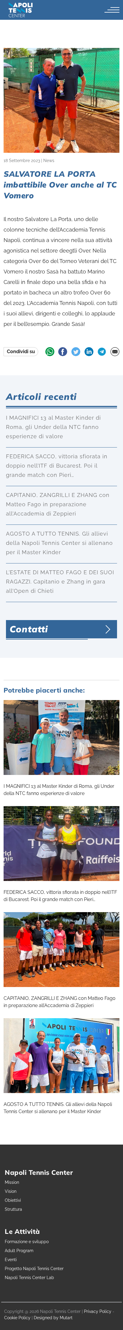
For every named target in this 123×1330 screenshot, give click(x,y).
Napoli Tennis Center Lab (29, 1277)
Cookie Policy (17, 1317)
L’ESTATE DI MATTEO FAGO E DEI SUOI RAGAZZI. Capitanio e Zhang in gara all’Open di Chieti (60, 581)
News (48, 160)
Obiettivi (13, 1200)
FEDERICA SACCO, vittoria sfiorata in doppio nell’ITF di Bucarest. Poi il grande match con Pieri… (56, 465)
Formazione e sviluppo (27, 1241)
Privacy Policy (97, 1311)
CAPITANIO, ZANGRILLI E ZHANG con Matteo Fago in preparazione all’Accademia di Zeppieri (58, 504)
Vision (10, 1191)
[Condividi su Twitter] (75, 351)
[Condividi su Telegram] (101, 351)
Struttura (13, 1209)
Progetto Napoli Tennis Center (34, 1268)
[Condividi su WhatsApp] (49, 351)
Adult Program (19, 1250)
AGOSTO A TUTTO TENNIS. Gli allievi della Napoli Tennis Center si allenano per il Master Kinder (59, 543)
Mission (12, 1182)
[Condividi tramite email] (114, 351)
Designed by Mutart (53, 1317)
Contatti (29, 629)
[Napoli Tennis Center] (21, 9)
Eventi (11, 1259)
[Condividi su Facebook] (62, 351)
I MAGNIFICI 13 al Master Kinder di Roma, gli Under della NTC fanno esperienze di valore (53, 427)
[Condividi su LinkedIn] (88, 351)
